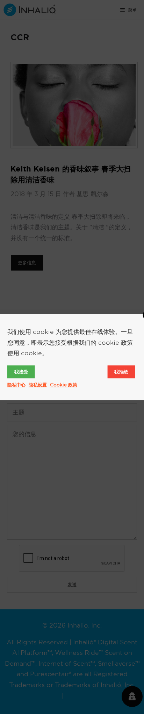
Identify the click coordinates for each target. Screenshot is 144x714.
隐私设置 (38, 384)
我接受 (21, 371)
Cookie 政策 (63, 384)
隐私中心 (16, 384)
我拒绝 (121, 371)
